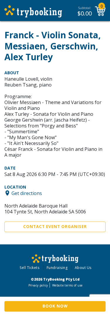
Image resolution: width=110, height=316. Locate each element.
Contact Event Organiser (55, 226)
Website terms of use (67, 285)
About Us (83, 267)
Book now (55, 306)
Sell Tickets (29, 267)
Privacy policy (38, 285)
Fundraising (57, 267)
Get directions (26, 193)
